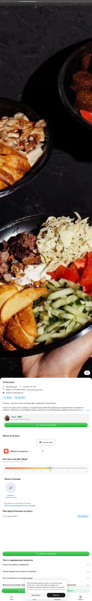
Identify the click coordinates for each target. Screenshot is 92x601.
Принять (56, 595)
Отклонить (36, 595)
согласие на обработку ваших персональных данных (46, 589)
